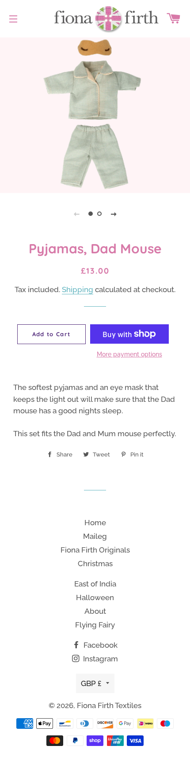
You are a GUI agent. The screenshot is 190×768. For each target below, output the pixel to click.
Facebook (100, 645)
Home (95, 522)
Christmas (95, 563)
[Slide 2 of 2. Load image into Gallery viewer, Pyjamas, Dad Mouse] (99, 213)
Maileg (95, 536)
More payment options (129, 354)
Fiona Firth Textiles (109, 705)
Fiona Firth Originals (95, 549)
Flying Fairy (95, 624)
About (95, 611)
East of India (95, 583)
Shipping (77, 289)
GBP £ (91, 683)
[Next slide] (113, 213)
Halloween (95, 597)
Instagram (99, 658)
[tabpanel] (95, 114)
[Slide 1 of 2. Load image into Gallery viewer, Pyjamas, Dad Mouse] (90, 213)
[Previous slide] (76, 213)
